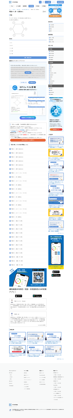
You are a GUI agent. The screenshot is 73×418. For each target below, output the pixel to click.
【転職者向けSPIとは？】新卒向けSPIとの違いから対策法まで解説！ (55, 206)
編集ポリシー (26, 375)
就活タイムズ (41, 372)
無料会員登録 (60, 2)
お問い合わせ (26, 384)
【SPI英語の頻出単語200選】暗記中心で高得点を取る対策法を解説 (53, 356)
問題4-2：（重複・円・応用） (16, 224)
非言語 (14, 9)
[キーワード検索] (40, 2)
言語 (10, 374)
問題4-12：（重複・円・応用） (16, 264)
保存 (45, 11)
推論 (51, 28)
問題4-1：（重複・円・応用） (16, 220)
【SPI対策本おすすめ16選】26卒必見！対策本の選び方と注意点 (56, 194)
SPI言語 (37, 6)
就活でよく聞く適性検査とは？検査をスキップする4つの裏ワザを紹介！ (56, 159)
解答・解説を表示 (28, 57)
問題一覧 (10, 381)
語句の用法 (52, 55)
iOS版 (55, 374)
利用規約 (25, 382)
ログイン (54, 2)
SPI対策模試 (11, 385)
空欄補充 (51, 59)
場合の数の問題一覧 (25, 9)
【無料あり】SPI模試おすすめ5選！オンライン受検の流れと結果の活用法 (35, 356)
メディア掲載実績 (27, 388)
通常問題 (51, 39)
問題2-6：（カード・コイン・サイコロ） (18, 212)
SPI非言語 (31, 6)
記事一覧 (10, 383)
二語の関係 (52, 24)
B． (11, 45)
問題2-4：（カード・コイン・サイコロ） (18, 200)
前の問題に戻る (24, 82)
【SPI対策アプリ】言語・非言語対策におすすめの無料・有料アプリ (55, 170)
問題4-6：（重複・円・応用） (16, 240)
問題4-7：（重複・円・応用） (16, 244)
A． (11, 42)
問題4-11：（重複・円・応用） (16, 260)
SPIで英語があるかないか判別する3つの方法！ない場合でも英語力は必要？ (17, 342)
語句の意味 (52, 26)
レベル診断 (48, 2)
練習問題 (24, 6)
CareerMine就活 (42, 375)
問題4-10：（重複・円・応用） (16, 256)
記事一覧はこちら (61, 233)
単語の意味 (52, 92)
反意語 (51, 90)
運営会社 (25, 372)
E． (11, 53)
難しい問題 (52, 41)
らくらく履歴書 (42, 379)
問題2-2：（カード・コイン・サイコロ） (18, 180)
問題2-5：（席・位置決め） (16, 204)
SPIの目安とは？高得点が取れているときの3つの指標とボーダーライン (55, 183)
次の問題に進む (32, 82)
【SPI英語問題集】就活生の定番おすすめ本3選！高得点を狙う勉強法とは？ (53, 342)
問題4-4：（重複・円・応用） (16, 232)
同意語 (51, 88)
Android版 (59, 374)
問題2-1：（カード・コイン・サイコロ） (18, 172)
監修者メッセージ (27, 377)
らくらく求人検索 (42, 377)
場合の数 (18, 9)
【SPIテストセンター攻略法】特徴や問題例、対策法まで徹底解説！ (55, 230)
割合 (51, 70)
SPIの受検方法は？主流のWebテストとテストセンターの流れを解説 (35, 342)
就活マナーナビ (42, 382)
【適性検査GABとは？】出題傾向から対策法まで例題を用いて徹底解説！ (55, 218)
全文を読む (28, 72)
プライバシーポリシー (27, 379)
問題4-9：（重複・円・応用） (16, 252)
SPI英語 (44, 6)
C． (11, 48)
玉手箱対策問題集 (42, 384)
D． (11, 50)
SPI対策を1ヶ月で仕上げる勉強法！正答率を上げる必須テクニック (17, 356)
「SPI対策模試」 (13, 131)
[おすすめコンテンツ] (43, 2)
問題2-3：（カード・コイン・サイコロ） (18, 192)
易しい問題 (52, 37)
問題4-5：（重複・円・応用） (16, 236)
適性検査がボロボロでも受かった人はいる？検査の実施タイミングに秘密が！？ (56, 147)
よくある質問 (26, 386)
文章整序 (51, 57)
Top (12, 6)
